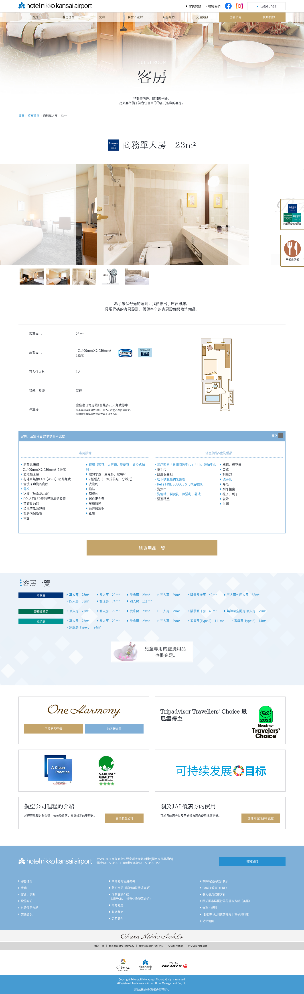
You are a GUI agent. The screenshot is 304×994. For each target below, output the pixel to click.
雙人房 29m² (109, 594)
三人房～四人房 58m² (243, 594)
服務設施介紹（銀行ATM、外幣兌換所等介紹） (130, 896)
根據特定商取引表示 (216, 881)
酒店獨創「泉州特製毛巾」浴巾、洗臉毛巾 (186, 464)
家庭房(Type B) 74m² (250, 620)
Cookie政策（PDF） (216, 887)
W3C (148, 989)
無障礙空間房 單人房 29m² (246, 611)
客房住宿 (34, 115)
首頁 (21, 115)
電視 (26, 488)
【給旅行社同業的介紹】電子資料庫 (226, 914)
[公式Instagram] (239, 6)
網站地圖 (208, 921)
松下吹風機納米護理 (171, 479)
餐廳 (24, 887)
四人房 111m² (141, 601)
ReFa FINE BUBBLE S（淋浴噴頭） (181, 484)
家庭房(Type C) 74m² (85, 627)
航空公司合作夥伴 (197, 945)
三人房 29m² (170, 594)
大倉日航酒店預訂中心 (151, 945)
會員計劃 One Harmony (121, 945)
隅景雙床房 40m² (203, 594)
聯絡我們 (214, 6)
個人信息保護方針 (214, 894)
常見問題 (195, 6)
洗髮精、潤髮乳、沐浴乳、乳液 (179, 494)
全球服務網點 (175, 945)
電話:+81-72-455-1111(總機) (114, 863)
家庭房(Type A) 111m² (207, 620)
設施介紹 (26, 901)
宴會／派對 (28, 894)
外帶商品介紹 (29, 907)
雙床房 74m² (109, 601)
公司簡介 (117, 918)
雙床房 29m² (140, 594)
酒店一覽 (99, 945)
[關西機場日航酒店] (45, 7)
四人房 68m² (79, 601)
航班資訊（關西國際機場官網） (132, 887)
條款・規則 (210, 907)
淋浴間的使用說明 (123, 881)
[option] (152, 214)
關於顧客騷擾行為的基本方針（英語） (227, 901)
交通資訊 (26, 914)
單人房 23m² (79, 594)
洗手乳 (227, 479)
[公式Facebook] (228, 6)
